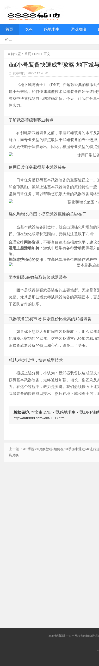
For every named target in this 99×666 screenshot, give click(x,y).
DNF (37, 54)
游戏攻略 (78, 29)
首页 (9, 29)
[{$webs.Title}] (34, 16)
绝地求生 (51, 29)
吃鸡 (28, 29)
